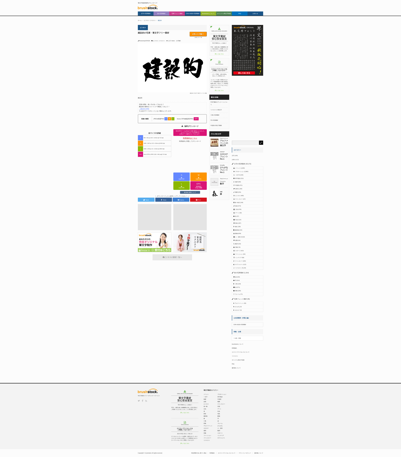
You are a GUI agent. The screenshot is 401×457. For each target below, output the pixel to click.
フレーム (237, 294)
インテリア (238, 257)
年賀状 (237, 185)
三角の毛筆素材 (215, 115)
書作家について (236, 368)
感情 (236, 240)
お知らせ (255, 13)
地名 (236, 226)
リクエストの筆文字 (216, 110)
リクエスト (152, 20)
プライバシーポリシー (245, 453)
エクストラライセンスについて (240, 352)
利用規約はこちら (190, 138)
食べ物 (237, 202)
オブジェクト (239, 264)
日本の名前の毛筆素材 (192, 13)
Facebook (142, 401)
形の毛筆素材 (161, 13)
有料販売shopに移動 (198, 186)
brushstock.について (208, 13)
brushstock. (148, 453)
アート (237, 213)
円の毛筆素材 (214, 120)
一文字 (237, 175)
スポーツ (237, 250)
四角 (236, 290)
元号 (233, 155)
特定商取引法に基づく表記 (198, 453)
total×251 (198, 177)
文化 (236, 209)
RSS (146, 401)
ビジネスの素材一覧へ (173, 257)
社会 (236, 219)
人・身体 (237, 237)
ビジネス (146, 20)
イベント (237, 168)
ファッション (239, 254)
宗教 (236, 247)
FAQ (239, 13)
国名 (236, 223)
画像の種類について (190, 192)
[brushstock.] (148, 7)
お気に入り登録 (197, 34)
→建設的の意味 (144, 109)
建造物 (237, 230)
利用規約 (234, 348)
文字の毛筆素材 (145, 13)
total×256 (181, 186)
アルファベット (239, 303)
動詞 (236, 244)
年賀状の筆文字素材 (216, 125)
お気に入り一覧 (198, 37)
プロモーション (239, 171)
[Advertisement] (154, 128)
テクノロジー (239, 199)
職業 (236, 192)
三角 (236, 284)
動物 (236, 233)
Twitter (139, 401)
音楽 (236, 206)
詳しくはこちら (219, 54)
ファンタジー (238, 261)
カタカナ (237, 310)
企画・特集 (238, 338)
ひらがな (237, 306)
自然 (236, 188)
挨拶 (236, 182)
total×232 (181, 177)
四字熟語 (237, 178)
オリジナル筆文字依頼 (224, 13)
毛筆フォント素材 (177, 13)
